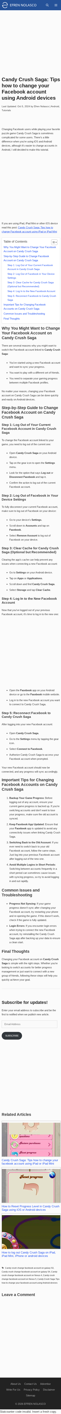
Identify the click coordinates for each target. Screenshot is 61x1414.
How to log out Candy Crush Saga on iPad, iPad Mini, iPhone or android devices (29, 1254)
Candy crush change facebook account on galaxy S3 (29, 1268)
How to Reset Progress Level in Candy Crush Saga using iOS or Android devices (30, 1208)
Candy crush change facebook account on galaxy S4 (26, 1272)
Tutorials (6, 110)
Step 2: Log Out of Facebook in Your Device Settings (31, 276)
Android (55, 106)
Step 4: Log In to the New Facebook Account (31, 291)
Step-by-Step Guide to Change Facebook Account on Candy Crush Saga (26, 258)
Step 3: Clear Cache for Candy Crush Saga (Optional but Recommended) (30, 284)
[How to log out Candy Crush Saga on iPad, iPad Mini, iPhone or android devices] (31, 1231)
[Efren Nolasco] (6, 5)
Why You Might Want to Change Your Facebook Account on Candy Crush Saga (30, 249)
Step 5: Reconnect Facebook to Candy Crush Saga (31, 298)
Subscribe (12, 1035)
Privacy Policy (32, 1389)
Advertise (45, 1383)
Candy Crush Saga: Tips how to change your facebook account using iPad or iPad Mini (30, 1162)
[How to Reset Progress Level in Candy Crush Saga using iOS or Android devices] (31, 1185)
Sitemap (30, 1395)
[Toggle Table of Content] (53, 242)
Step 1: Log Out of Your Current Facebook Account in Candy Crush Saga (30, 267)
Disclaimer (49, 1389)
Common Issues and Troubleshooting (24, 313)
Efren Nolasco (23, 5)
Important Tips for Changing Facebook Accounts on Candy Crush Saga (25, 306)
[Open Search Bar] (47, 5)
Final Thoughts (12, 318)
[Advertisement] (30, 41)
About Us (16, 1383)
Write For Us (13, 1389)
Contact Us (30, 1383)
